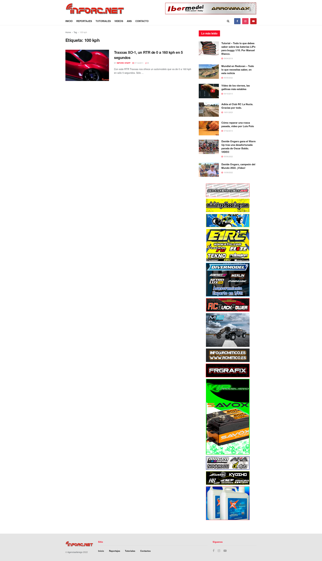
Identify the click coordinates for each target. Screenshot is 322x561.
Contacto (142, 21)
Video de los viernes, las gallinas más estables (235, 87)
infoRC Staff (123, 63)
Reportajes (84, 21)
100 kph (83, 32)
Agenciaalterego (75, 552)
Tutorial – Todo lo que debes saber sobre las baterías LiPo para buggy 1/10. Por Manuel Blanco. (238, 48)
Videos (118, 21)
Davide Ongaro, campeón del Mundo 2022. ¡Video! (238, 166)
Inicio (69, 21)
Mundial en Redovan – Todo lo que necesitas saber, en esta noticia (237, 69)
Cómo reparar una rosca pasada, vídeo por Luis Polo (237, 124)
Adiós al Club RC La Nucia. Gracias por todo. (237, 106)
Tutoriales (103, 21)
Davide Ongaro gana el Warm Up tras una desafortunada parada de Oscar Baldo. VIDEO (238, 146)
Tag (75, 32)
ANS (129, 21)
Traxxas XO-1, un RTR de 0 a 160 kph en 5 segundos (148, 55)
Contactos (145, 550)
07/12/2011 (138, 62)
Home (68, 32)
